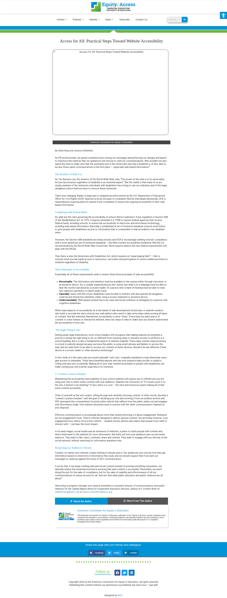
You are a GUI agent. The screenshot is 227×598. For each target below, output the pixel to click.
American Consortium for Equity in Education (103, 510)
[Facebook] (117, 573)
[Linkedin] (132, 573)
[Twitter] (124, 573)
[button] (223, 15)
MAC (120, 595)
